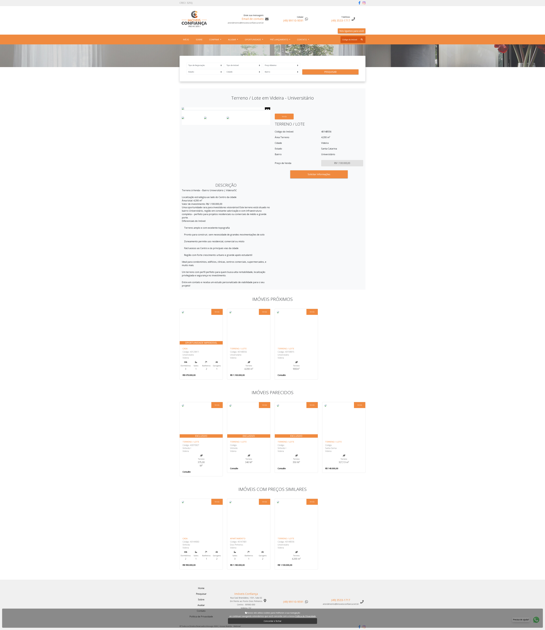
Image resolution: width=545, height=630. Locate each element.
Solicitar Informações (319, 174)
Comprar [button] (214, 39)
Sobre (200, 39)
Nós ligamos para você (351, 30)
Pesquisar (330, 71)
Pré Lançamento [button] (279, 39)
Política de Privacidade (305, 616)
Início (186, 39)
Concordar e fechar (272, 621)
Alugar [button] (232, 39)
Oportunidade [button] (253, 39)
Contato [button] (302, 39)
